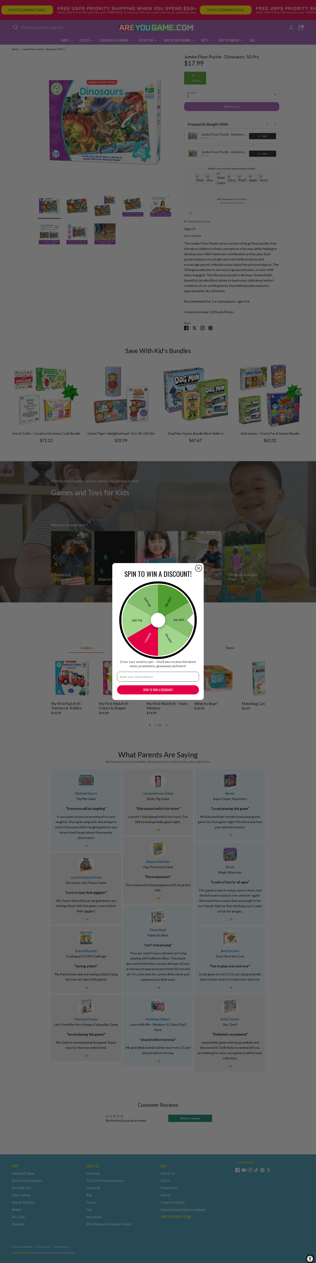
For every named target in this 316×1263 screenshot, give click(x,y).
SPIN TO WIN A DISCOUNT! (158, 690)
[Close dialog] (198, 568)
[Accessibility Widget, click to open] (310, 1259)
